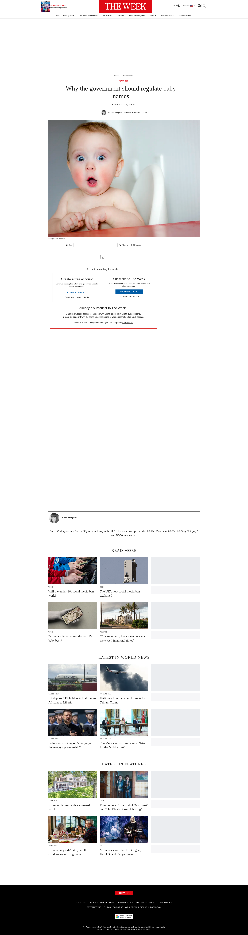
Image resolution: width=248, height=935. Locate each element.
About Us (81, 903)
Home (116, 75)
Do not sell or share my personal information (137, 907)
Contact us (127, 323)
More (152, 16)
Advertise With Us (96, 907)
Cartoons (120, 16)
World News (128, 75)
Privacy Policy (148, 903)
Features (124, 81)
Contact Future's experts (101, 903)
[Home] (57, 16)
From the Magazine (137, 16)
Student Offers (185, 16)
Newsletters (107, 16)
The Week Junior (167, 16)
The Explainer (68, 16)
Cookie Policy (165, 903)
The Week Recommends (88, 16)
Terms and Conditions (128, 903)
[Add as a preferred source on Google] (124, 916)
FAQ (109, 907)
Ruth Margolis (116, 112)
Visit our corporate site (156, 927)
